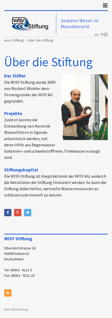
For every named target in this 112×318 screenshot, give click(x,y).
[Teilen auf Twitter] (27, 212)
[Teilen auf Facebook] (7, 212)
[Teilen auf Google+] (17, 212)
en (96, 34)
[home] (30, 24)
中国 (104, 34)
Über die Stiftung (40, 40)
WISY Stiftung (14, 40)
